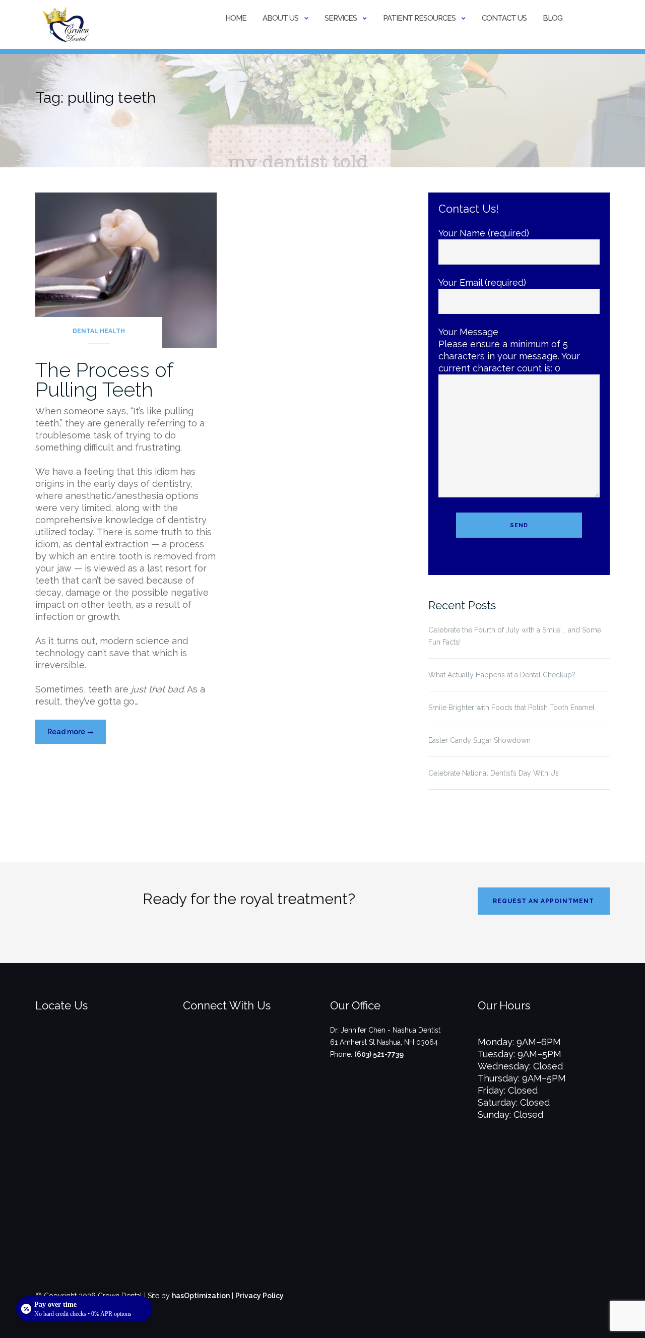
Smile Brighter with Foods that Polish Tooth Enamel (511, 708)
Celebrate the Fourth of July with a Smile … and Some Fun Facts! (514, 636)
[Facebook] (232, 1046)
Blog (552, 18)
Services (341, 18)
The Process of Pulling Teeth (104, 379)
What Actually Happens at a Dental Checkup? (501, 675)
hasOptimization (201, 1296)
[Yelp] (265, 1046)
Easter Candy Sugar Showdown (479, 740)
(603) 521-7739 (379, 1054)
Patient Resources (419, 18)
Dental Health (99, 331)
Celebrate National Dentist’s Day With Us (493, 773)
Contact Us (504, 18)
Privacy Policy (259, 1296)
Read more (76, 735)
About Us (280, 18)
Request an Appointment (543, 901)
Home (235, 18)
